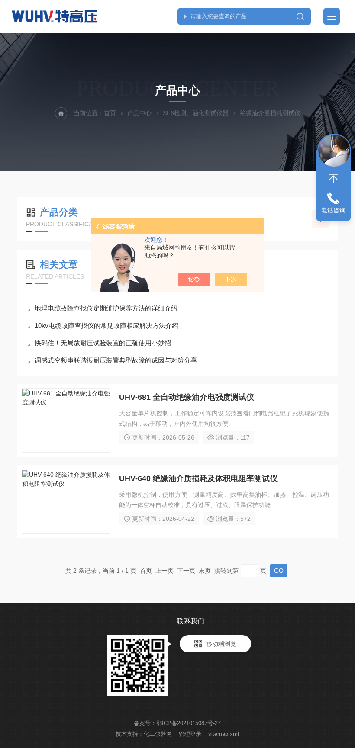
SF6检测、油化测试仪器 (196, 112)
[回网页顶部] (333, 178)
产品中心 (139, 112)
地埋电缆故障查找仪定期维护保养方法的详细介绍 (106, 308)
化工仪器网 (158, 734)
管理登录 (190, 734)
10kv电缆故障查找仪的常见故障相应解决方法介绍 (106, 325)
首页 (110, 112)
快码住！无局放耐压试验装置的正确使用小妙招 (103, 343)
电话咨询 (333, 210)
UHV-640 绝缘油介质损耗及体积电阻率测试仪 (198, 478)
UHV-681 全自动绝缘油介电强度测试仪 (186, 397)
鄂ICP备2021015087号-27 (188, 723)
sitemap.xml (223, 734)
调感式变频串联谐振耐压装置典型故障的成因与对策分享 (116, 360)
